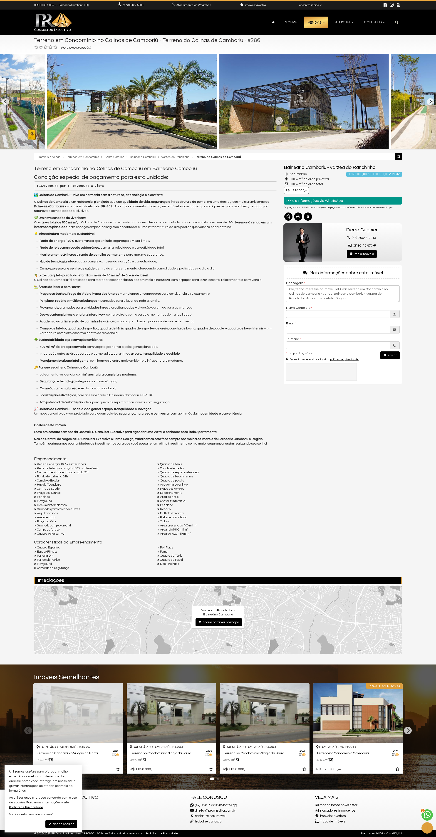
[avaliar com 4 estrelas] (50, 47)
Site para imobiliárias (373, 833)
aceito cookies (63, 824)
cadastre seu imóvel (210, 816)
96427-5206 (133, 5)
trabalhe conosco (208, 821)
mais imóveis (363, 254)
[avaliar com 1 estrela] (36, 47)
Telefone (292, 339)
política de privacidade (344, 359)
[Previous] (5, 101)
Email (290, 323)
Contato (373, 22)
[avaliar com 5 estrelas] (55, 47)
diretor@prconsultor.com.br (215, 810)
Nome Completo (298, 307)
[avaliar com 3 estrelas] (46, 47)
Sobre (291, 22)
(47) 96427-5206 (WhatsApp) (216, 805)
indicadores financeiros (337, 810)
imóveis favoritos (333, 816)
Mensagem (294, 283)
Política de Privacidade (163, 833)
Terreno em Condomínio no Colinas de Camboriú (96, 40)
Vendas (315, 22)
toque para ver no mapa (221, 622)
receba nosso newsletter (338, 805)
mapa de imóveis (332, 821)
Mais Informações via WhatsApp (316, 200)
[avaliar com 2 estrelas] (41, 47)
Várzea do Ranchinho (352, 167)
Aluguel (343, 22)
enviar (392, 355)
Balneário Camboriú (305, 167)
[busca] (396, 22)
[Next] (430, 101)
